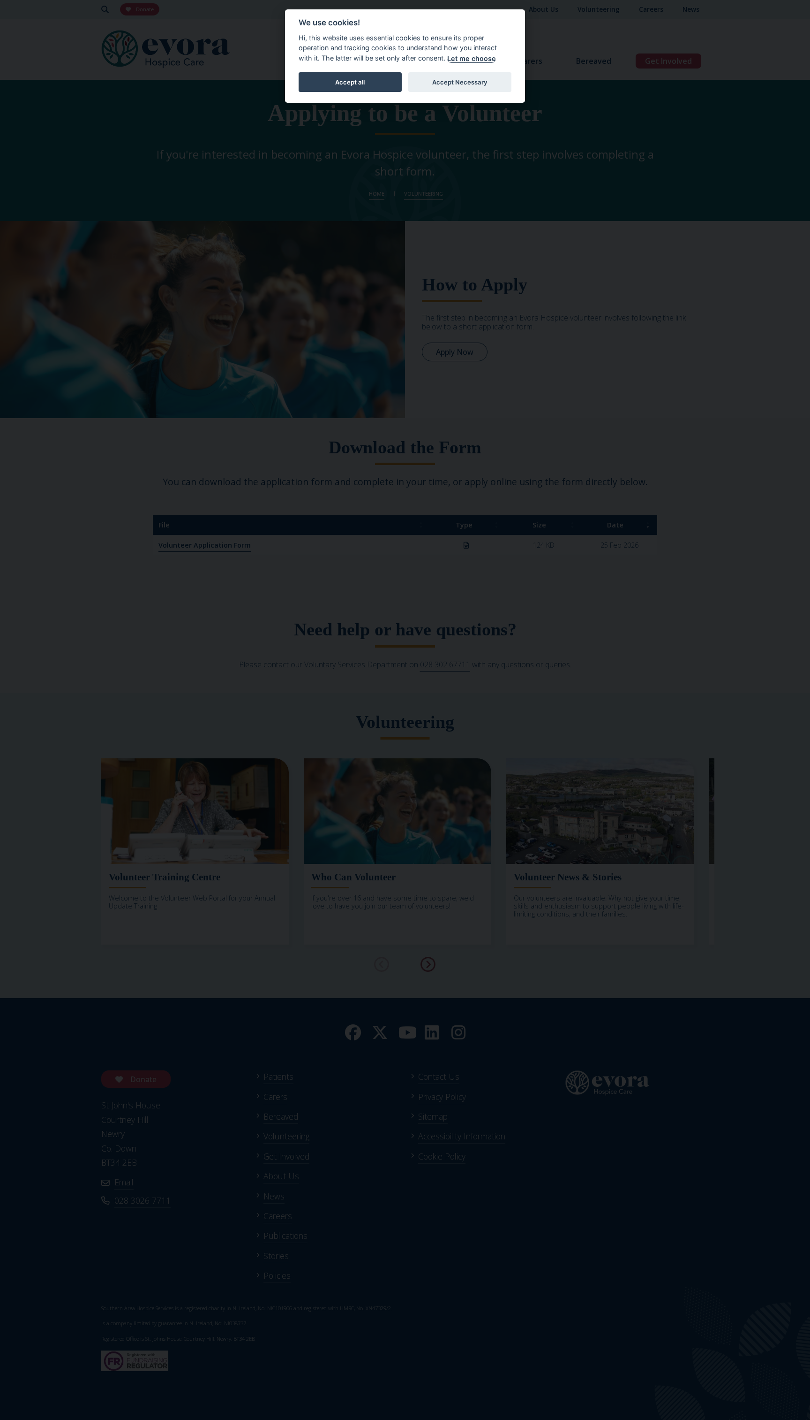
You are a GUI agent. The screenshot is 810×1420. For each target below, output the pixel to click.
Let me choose (471, 58)
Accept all (350, 82)
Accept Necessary (460, 82)
